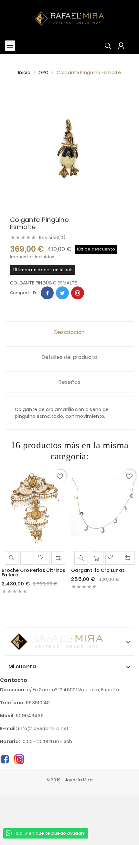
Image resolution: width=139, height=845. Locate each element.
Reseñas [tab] (69, 382)
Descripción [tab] (69, 332)
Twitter (62, 292)
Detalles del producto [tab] (69, 357)
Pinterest (77, 292)
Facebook (47, 292)
